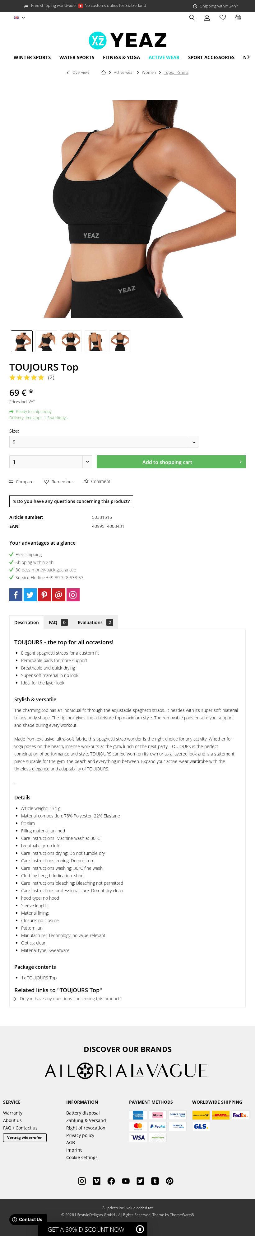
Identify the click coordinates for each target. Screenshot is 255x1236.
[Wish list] (223, 17)
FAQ (57, 622)
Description (26, 622)
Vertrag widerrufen (25, 1137)
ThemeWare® (182, 1214)
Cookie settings (82, 1157)
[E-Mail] (58, 594)
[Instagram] (73, 594)
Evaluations (94, 622)
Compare (24, 482)
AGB (70, 1142)
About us (12, 1120)
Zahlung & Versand (86, 1120)
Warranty (12, 1113)
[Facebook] (15, 594)
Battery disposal (83, 1113)
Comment (100, 481)
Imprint (74, 1150)
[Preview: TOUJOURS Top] (22, 341)
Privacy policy (80, 1135)
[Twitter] (30, 594)
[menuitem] (238, 18)
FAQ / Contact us (20, 1128)
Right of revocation (85, 1128)
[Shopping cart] (238, 17)
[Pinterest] (44, 594)
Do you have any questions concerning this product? (73, 501)
